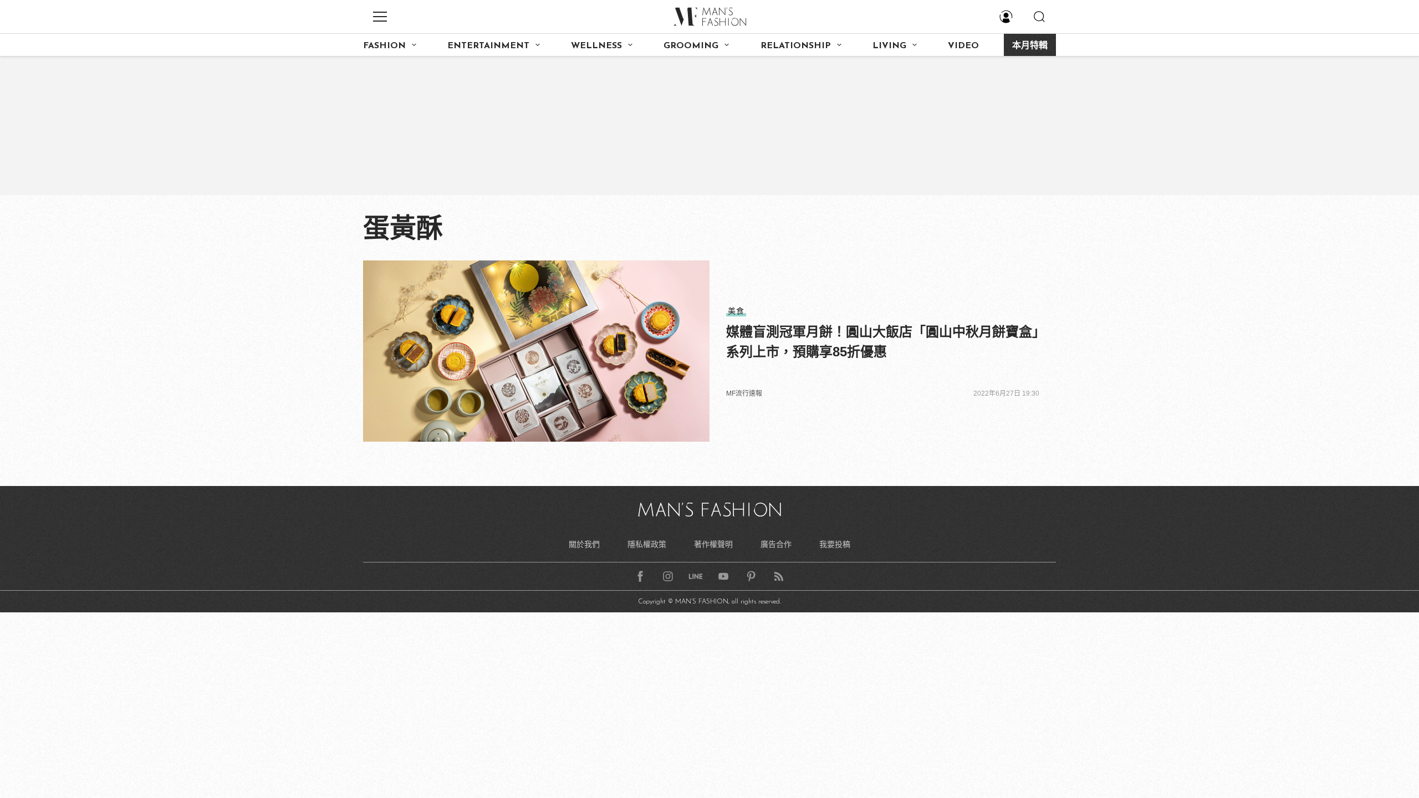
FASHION (384, 46)
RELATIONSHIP (795, 46)
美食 (736, 310)
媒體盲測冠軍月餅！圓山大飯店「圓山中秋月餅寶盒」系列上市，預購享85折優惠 (882, 341)
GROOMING (690, 46)
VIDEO (963, 46)
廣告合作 (776, 544)
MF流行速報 (744, 393)
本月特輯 (1030, 46)
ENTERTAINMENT (488, 46)
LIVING (889, 46)
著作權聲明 (713, 544)
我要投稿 (834, 544)
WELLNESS (596, 46)
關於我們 (584, 544)
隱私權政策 (646, 544)
